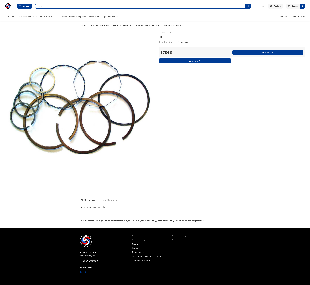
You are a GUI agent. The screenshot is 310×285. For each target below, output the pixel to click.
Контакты (48, 17)
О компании (9, 17)
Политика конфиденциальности (184, 236)
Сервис (39, 17)
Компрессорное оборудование (104, 25)
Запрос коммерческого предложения (84, 17)
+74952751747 (284, 17)
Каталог (26, 6)
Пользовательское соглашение (184, 240)
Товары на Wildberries (109, 17)
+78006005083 (299, 17)
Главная (83, 25)
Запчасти (127, 25)
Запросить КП (195, 61)
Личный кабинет (60, 17)
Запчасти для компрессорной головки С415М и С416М (159, 25)
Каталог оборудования (25, 17)
